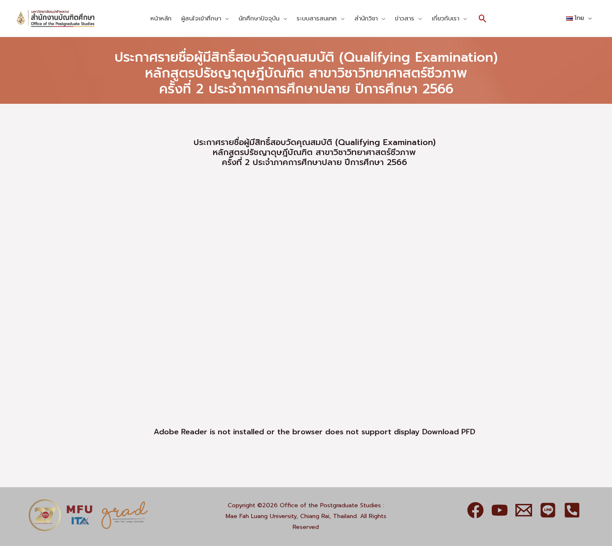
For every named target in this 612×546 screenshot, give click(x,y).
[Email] (524, 510)
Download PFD (448, 432)
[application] (225, 18)
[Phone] (572, 510)
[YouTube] (500, 510)
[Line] (548, 510)
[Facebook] (475, 510)
